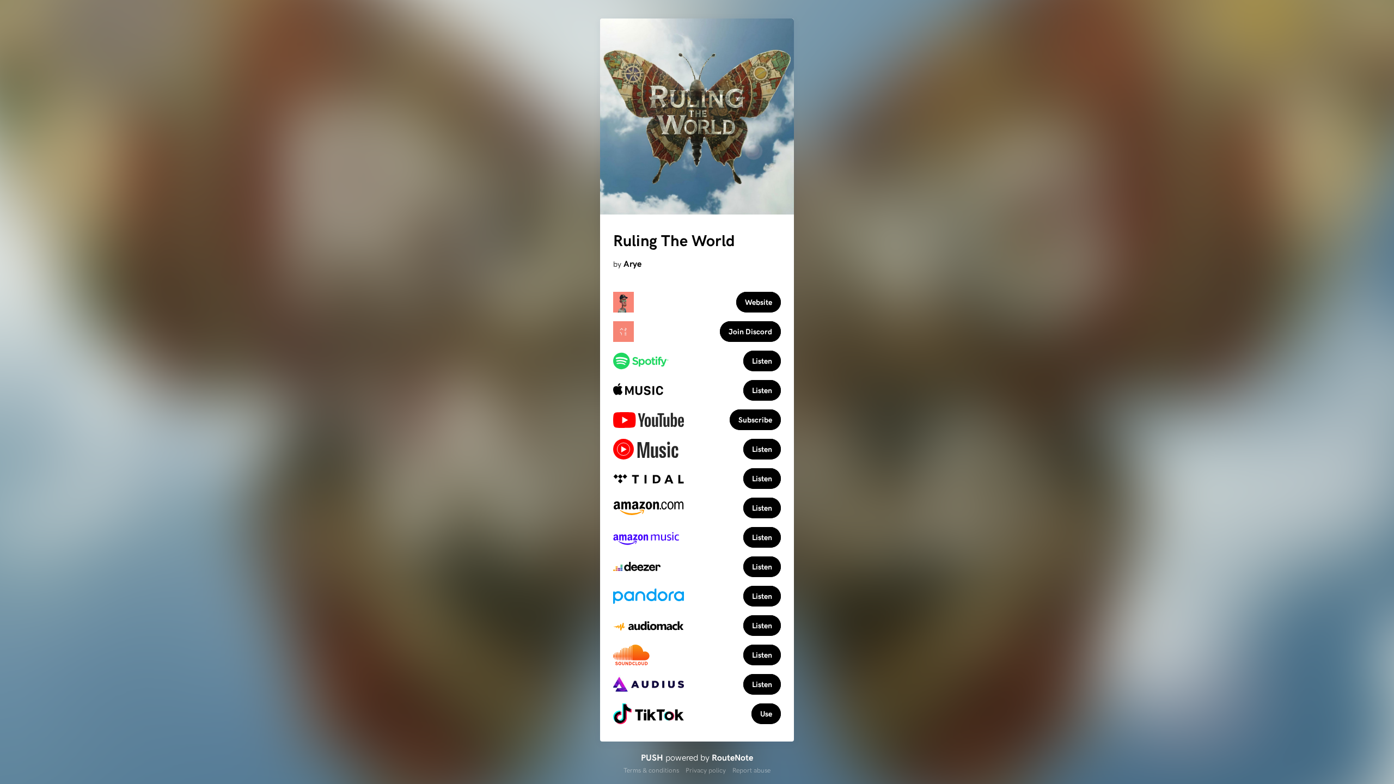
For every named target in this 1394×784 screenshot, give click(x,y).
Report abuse (751, 769)
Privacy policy (706, 769)
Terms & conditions (651, 769)
